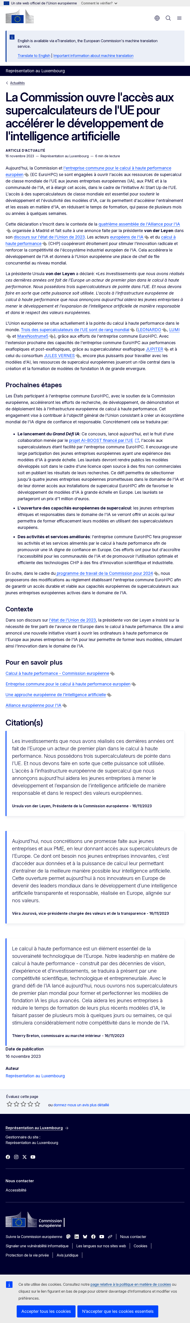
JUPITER (154, 349)
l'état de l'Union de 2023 (72, 620)
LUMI (174, 329)
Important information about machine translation (93, 55)
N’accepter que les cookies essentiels (118, 1311)
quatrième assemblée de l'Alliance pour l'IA (139, 224)
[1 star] (9, 1104)
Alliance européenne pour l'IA (33, 705)
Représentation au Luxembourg (35, 1075)
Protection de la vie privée (27, 1255)
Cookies (140, 1246)
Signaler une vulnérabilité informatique (37, 1246)
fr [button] (157, 18)
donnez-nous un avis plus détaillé (81, 1105)
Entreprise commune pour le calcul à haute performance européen (68, 684)
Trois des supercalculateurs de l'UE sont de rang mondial (75, 329)
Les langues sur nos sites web (101, 1246)
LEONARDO (149, 329)
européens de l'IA (126, 237)
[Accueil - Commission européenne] (20, 16)
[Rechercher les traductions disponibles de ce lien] (26, 175)
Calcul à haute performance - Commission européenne (57, 673)
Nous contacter (133, 1236)
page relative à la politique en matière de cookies (131, 1284)
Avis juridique (67, 1255)
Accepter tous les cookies (46, 1311)
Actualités (17, 83)
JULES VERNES (59, 355)
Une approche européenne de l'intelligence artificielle (56, 694)
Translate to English (34, 55)
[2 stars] (13, 1104)
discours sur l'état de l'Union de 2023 (49, 237)
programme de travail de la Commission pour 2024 (104, 573)
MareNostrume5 (32, 336)
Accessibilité (16, 1190)
